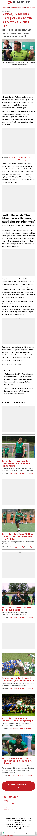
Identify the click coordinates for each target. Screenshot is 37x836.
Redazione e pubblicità (10, 797)
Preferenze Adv (8, 809)
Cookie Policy (7, 807)
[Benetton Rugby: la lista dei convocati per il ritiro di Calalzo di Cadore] (18, 594)
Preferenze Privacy (9, 803)
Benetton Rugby (30, 8)
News (7, 8)
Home (3, 8)
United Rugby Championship (17, 8)
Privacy (5, 801)
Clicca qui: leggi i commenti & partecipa (18, 786)
